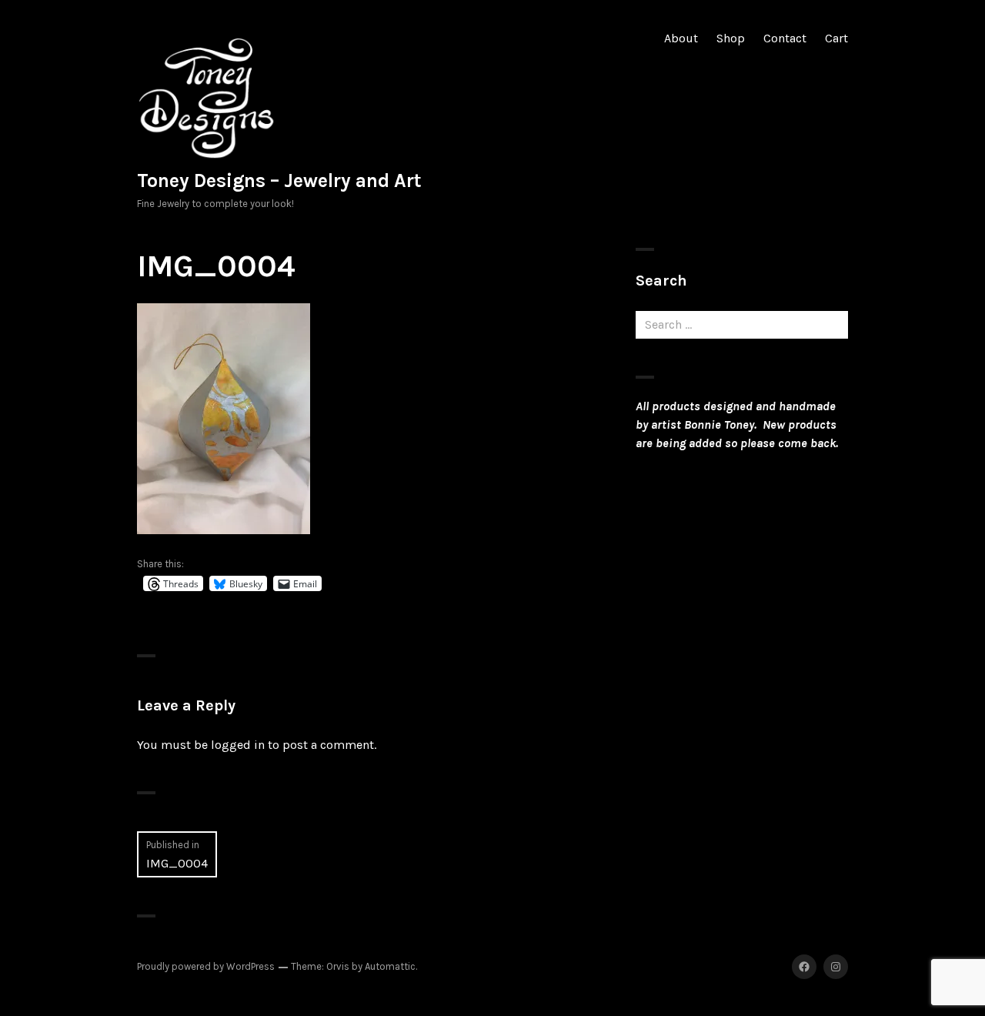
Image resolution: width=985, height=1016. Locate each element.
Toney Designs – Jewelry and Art (279, 180)
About (681, 38)
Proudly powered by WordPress (206, 966)
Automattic (390, 966)
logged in (238, 744)
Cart (836, 38)
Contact (784, 38)
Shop (730, 38)
